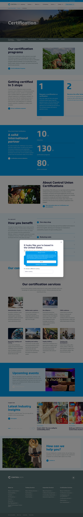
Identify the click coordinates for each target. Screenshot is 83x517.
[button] (55, 252)
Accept (41, 261)
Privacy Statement (44, 264)
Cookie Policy (38, 264)
